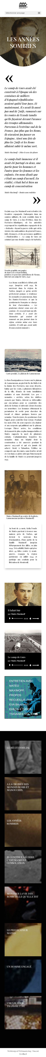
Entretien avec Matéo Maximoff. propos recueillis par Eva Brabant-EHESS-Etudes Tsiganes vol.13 (21, 697)
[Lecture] (10, 618)
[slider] (35, 618)
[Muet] (30, 619)
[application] (23, 618)
